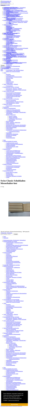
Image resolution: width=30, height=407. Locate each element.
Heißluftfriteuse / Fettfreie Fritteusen (14, 19)
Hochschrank (9, 28)
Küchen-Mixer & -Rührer (11, 43)
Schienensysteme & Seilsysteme (13, 96)
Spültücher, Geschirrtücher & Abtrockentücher (16, 62)
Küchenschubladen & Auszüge (10, 47)
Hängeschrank (9, 25)
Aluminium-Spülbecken (11, 52)
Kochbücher (6, 38)
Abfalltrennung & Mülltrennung (13, 111)
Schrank (8, 21)
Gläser (4, 24)
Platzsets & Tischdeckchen (12, 60)
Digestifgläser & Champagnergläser (14, 28)
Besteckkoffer (12, 120)
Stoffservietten (9, 63)
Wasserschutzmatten (10, 137)
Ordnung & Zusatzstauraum (12, 163)
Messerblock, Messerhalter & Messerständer (16, 126)
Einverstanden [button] (14, 404)
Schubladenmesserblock (14, 131)
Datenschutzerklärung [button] (13, 400)
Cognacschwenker (10, 75)
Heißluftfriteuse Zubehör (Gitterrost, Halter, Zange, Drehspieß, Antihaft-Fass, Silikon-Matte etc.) (18, 22)
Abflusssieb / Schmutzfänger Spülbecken (15, 53)
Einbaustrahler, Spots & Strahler (13, 94)
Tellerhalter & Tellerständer (12, 134)
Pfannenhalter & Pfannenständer (13, 105)
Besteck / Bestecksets (11, 114)
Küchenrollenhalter (10, 123)
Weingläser (8, 80)
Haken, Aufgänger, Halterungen (13, 122)
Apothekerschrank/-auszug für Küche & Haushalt (17, 48)
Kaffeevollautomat (10, 39)
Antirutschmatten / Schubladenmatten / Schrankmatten (15, 11)
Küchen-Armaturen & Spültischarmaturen (15, 54)
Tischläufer (8, 67)
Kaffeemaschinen (10, 38)
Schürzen (8, 61)
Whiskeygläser (9, 83)
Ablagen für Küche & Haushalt (13, 109)
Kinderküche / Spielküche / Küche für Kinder (16, 89)
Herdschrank (9, 26)
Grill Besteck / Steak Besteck (15, 118)
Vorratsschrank (9, 31)
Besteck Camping (13, 116)
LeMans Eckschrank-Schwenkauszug (14, 49)
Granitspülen (9, 53)
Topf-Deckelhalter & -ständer (12, 37)
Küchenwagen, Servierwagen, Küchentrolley (16, 125)
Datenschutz (3, 232)
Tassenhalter (9, 132)
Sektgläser (8, 79)
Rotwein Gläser (9, 78)
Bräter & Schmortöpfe (11, 100)
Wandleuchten (9, 97)
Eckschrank (8, 23)
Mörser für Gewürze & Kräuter (13, 71)
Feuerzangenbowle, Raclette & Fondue (14, 101)
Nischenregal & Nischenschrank (13, 30)
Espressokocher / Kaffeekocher (13, 35)
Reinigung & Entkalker (11, 135)
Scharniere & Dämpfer (11, 17)
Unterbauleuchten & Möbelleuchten (14, 95)
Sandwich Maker (10, 48)
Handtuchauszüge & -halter (12, 15)
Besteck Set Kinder (13, 117)
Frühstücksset (9, 37)
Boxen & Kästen (10, 121)
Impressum (9, 232)
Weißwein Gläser (10, 81)
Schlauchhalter (9, 128)
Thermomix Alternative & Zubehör (14, 45)
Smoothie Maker (9, 49)
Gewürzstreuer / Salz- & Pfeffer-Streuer (15, 70)
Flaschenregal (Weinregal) (12, 61)
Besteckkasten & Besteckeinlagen (13, 14)
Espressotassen (9, 85)
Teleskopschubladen (10, 19)
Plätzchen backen (7, 59)
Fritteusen (5, 17)
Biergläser (8, 74)
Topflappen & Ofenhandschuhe (13, 66)
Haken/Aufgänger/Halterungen (13, 158)
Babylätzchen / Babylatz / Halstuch (14, 88)
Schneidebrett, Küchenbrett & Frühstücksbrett (16, 130)
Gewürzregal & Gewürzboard (12, 29)
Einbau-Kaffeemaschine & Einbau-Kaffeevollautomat (14, 41)
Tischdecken (9, 65)
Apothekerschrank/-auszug (12, 143)
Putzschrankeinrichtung (11, 127)
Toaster (7, 47)
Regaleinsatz (9, 136)
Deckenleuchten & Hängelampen (13, 92)
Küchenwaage (9, 44)
